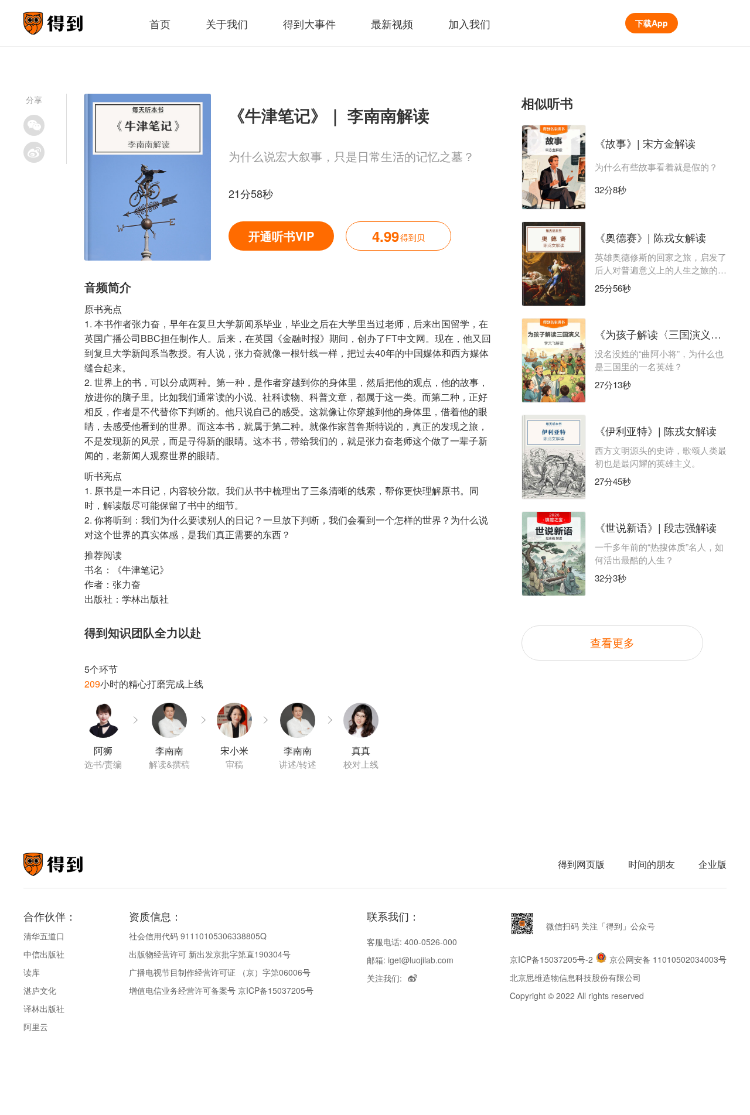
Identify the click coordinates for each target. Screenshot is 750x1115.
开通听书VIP (281, 235)
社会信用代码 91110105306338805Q (198, 936)
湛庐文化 (39, 990)
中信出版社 (43, 954)
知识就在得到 (68, 864)
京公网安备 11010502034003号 (668, 959)
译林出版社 (43, 1008)
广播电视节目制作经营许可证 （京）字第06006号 (220, 972)
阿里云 (35, 1026)
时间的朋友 (651, 864)
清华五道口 (43, 936)
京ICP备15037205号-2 (551, 959)
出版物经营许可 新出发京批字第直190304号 (210, 954)
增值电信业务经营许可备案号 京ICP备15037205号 (221, 990)
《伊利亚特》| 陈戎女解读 (656, 430)
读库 (31, 972)
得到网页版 (581, 864)
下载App (651, 23)
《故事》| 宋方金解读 (645, 143)
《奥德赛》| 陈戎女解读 (650, 237)
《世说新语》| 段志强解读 (656, 527)
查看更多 (612, 642)
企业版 (712, 864)
